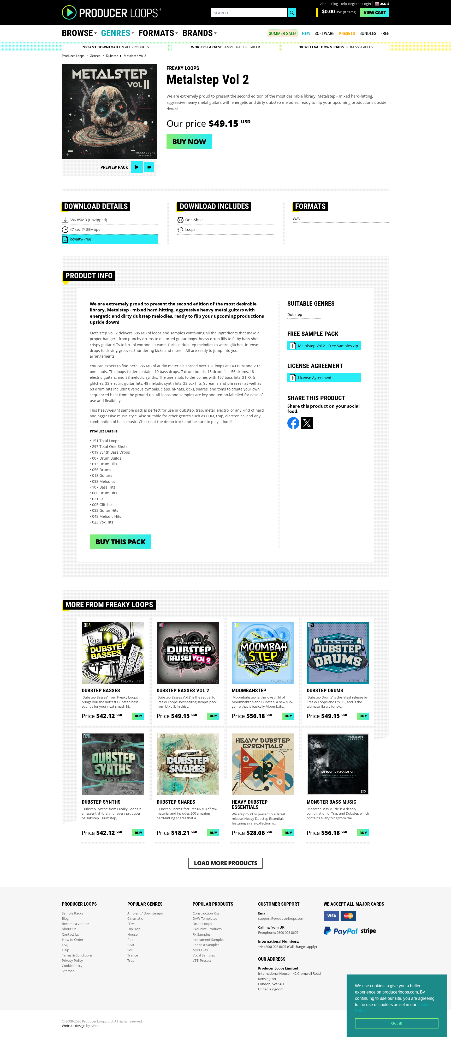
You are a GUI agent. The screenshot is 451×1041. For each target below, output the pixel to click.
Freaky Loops (183, 68)
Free (385, 33)
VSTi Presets (202, 960)
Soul (130, 950)
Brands (197, 33)
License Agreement (314, 377)
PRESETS (347, 33)
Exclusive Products (207, 929)
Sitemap (68, 971)
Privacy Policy (72, 960)
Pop (130, 939)
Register (354, 4)
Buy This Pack (120, 541)
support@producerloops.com (281, 918)
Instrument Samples (208, 939)
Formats (156, 33)
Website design (73, 1026)
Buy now (189, 141)
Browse (77, 33)
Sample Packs (72, 913)
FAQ (65, 945)
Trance (132, 955)
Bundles (367, 33)
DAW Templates (205, 918)
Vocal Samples (204, 955)
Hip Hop (133, 929)
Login (366, 4)
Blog (334, 4)
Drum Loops (202, 924)
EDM (131, 924)
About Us (69, 929)
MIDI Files (200, 950)
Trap (130, 960)
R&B (130, 945)
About (325, 4)
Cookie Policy (72, 966)
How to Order (72, 939)
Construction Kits (206, 913)
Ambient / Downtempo (145, 913)
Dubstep (294, 314)
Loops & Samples (206, 945)
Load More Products (225, 863)
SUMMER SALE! (282, 33)
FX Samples (201, 934)
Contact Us (70, 934)
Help (343, 4)
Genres (115, 33)
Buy (138, 715)
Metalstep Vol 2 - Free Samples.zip (328, 345)
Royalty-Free (80, 239)
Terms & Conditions (77, 955)
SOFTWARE (324, 33)
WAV (296, 218)
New (306, 33)
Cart (375, 12)
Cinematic (135, 918)
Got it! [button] (396, 1023)
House (132, 934)
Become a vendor (75, 924)
